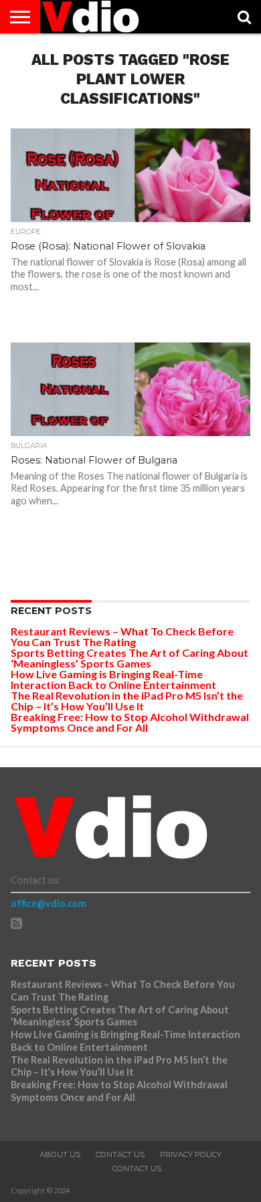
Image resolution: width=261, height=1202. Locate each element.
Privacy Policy (191, 1154)
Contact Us (120, 1154)
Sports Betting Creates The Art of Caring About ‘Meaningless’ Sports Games (129, 658)
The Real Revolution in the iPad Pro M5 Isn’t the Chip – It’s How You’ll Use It (127, 700)
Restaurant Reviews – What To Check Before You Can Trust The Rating (122, 636)
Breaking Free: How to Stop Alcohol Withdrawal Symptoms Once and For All (130, 722)
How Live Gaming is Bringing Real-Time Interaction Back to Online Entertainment (114, 679)
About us (59, 1154)
